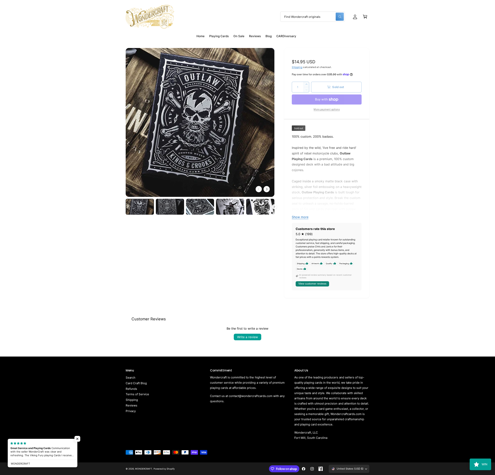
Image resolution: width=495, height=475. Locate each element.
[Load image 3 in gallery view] (200, 207)
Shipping (297, 67)
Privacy (131, 411)
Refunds (131, 389)
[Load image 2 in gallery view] (170, 207)
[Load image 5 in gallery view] (260, 207)
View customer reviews (312, 283)
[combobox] (312, 17)
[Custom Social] (320, 469)
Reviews (131, 405)
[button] (365, 17)
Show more (300, 217)
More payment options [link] (327, 109)
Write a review (247, 337)
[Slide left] (259, 189)
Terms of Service (137, 394)
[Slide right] (267, 189)
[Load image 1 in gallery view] (140, 207)
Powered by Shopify (164, 468)
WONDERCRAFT (143, 468)
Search (130, 377)
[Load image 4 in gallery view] (230, 207)
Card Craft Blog (136, 383)
